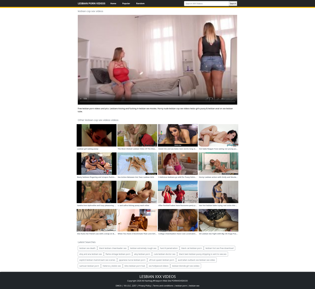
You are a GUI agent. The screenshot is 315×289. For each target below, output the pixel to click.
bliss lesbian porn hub (135, 266)
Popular (126, 3)
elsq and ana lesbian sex (90, 254)
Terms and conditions (163, 285)
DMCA (118, 285)
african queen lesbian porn (161, 260)
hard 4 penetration (169, 248)
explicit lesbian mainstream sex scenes (97, 260)
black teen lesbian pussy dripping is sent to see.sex (202, 254)
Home (113, 3)
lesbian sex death (87, 248)
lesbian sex (194, 285)
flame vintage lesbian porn (118, 254)
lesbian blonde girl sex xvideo (185, 266)
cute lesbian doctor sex (164, 254)
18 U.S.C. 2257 (130, 285)
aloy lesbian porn (142, 254)
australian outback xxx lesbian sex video (196, 260)
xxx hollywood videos (158, 266)
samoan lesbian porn (89, 266)
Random (140, 3)
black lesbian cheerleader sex (112, 248)
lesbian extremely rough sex (143, 248)
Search (233, 3)
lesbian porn (181, 285)
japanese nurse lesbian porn (132, 260)
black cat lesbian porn (191, 248)
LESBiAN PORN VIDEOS (91, 3)
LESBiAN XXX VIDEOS (157, 276)
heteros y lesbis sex (112, 266)
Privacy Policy (144, 285)
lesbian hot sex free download (219, 248)
